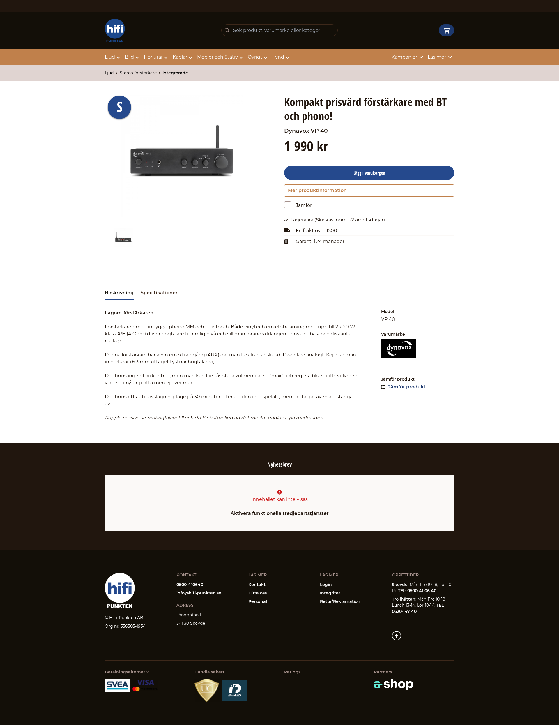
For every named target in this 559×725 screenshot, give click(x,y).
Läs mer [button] (437, 57)
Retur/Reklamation (340, 601)
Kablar (180, 57)
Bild (129, 57)
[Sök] (227, 30)
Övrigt (255, 57)
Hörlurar (153, 57)
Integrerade (175, 72)
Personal (257, 601)
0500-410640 (189, 584)
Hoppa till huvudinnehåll (277, 7)
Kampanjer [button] (404, 57)
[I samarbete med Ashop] (393, 684)
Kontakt (257, 584)
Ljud (110, 57)
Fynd (278, 57)
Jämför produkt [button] (406, 387)
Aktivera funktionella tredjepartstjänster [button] (280, 513)
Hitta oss (257, 593)
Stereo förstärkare (138, 72)
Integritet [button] (330, 593)
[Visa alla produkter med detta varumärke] (417, 348)
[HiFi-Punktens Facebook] (396, 635)
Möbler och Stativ (217, 57)
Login (326, 584)
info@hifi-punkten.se (198, 593)
